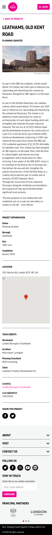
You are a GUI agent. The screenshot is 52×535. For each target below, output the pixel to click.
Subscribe (9, 494)
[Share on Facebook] (5, 415)
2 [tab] (26, 521)
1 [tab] (23, 521)
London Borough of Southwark (16, 387)
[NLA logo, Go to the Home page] (12, 6)
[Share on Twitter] (13, 415)
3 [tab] (28, 521)
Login (44, 7)
